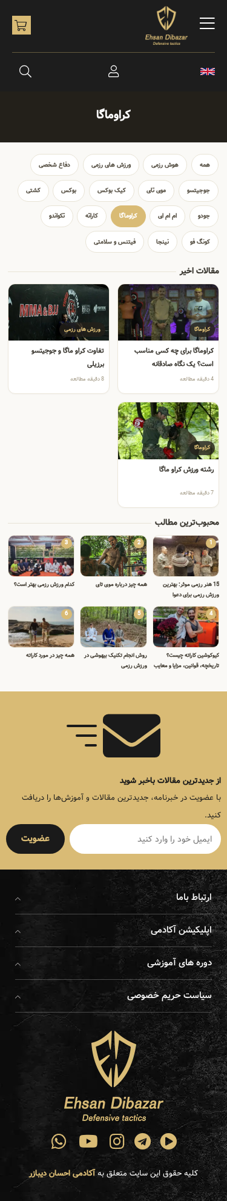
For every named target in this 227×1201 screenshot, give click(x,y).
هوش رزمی (165, 165)
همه (205, 165)
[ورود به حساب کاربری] (114, 71)
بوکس (68, 190)
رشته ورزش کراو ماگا (186, 469)
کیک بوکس (111, 190)
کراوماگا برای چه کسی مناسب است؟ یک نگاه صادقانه (174, 357)
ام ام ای (167, 216)
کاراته (91, 216)
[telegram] (142, 1141)
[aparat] (168, 1141)
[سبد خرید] (21, 25)
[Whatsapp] (59, 1141)
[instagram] (117, 1141)
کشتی (33, 190)
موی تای (156, 190)
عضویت (35, 838)
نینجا (162, 242)
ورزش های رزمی (111, 165)
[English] (207, 72)
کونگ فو (200, 242)
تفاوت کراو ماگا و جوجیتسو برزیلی (67, 357)
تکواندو (57, 216)
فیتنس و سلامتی (115, 242)
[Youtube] (88, 1141)
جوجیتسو (198, 190)
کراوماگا (128, 216)
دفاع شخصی (54, 165)
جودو (204, 216)
